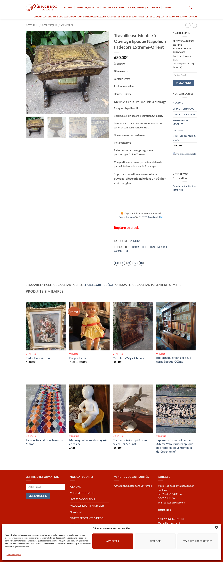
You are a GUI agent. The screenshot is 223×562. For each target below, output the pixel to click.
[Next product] (187, 25)
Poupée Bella (77, 358)
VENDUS (67, 25)
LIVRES (156, 7)
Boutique (49, 25)
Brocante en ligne (143, 246)
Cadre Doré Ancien (38, 358)
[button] (216, 528)
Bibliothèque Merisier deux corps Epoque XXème (173, 359)
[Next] (103, 72)
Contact (169, 7)
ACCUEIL (68, 7)
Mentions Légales (14, 554)
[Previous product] (194, 25)
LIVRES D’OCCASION (184, 114)
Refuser (155, 541)
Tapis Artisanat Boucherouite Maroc (44, 442)
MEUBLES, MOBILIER (88, 7)
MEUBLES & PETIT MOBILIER (182, 122)
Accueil (32, 25)
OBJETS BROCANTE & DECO (184, 137)
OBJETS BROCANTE (114, 7)
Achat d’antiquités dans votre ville (133, 485)
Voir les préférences (197, 541)
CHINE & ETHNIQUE (183, 108)
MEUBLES (89, 284)
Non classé (178, 130)
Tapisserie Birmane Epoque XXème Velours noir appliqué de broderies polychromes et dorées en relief (174, 445)
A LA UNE (178, 102)
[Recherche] (190, 7)
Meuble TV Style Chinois (128, 358)
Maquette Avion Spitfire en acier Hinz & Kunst (130, 442)
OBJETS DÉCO (104, 284)
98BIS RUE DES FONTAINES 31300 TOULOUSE (178, 17)
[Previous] (31, 72)
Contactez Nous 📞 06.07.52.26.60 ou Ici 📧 (141, 217)
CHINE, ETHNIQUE (138, 7)
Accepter (112, 541)
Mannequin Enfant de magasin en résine (88, 442)
